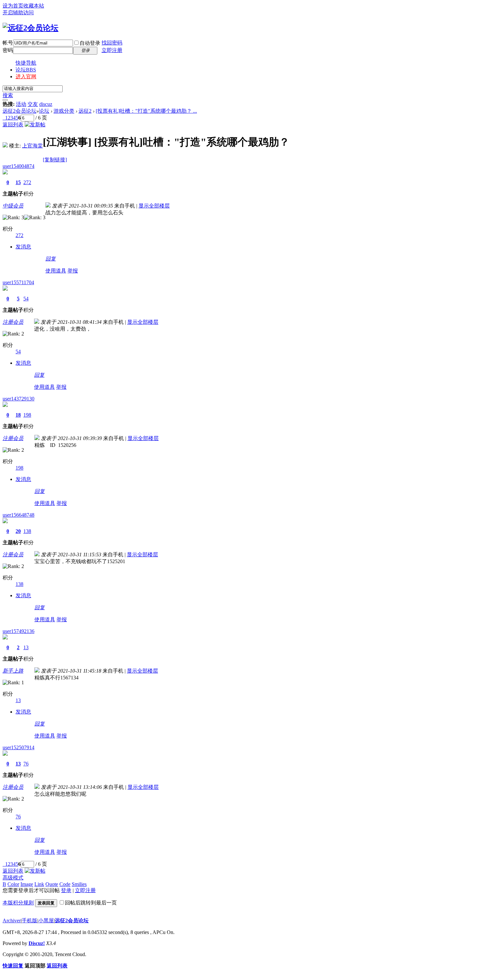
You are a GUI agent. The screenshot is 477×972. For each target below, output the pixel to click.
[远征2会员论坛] (30, 28)
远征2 (85, 111)
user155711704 (18, 282)
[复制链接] (55, 159)
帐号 (8, 42)
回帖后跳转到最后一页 (91, 902)
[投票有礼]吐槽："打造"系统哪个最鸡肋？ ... (146, 111)
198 (27, 415)
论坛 (26, 69)
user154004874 (18, 166)
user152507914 (18, 747)
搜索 (8, 95)
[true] (5, 100)
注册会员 (13, 322)
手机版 (29, 920)
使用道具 (55, 270)
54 (26, 298)
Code (64, 884)
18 (18, 415)
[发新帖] (35, 124)
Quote (51, 884)
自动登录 (90, 43)
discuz (45, 104)
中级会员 (13, 205)
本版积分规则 (18, 902)
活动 (21, 104)
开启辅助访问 (18, 12)
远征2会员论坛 (19, 111)
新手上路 (13, 671)
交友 (33, 104)
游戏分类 (64, 111)
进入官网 (26, 76)
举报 (72, 270)
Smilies (79, 884)
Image (26, 884)
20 (18, 531)
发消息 (23, 246)
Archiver (12, 920)
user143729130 (18, 398)
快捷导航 (26, 63)
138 (27, 531)
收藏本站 (33, 5)
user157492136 (18, 631)
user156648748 (18, 515)
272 (27, 182)
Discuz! (37, 943)
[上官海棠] (5, 145)
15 (18, 182)
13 (26, 647)
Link (39, 884)
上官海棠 (32, 145)
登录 (66, 890)
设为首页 (13, 5)
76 (26, 763)
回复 (50, 258)
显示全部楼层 (154, 205)
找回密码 (112, 42)
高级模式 (13, 877)
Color (13, 884)
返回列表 (13, 124)
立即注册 (112, 50)
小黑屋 (46, 920)
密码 (8, 50)
